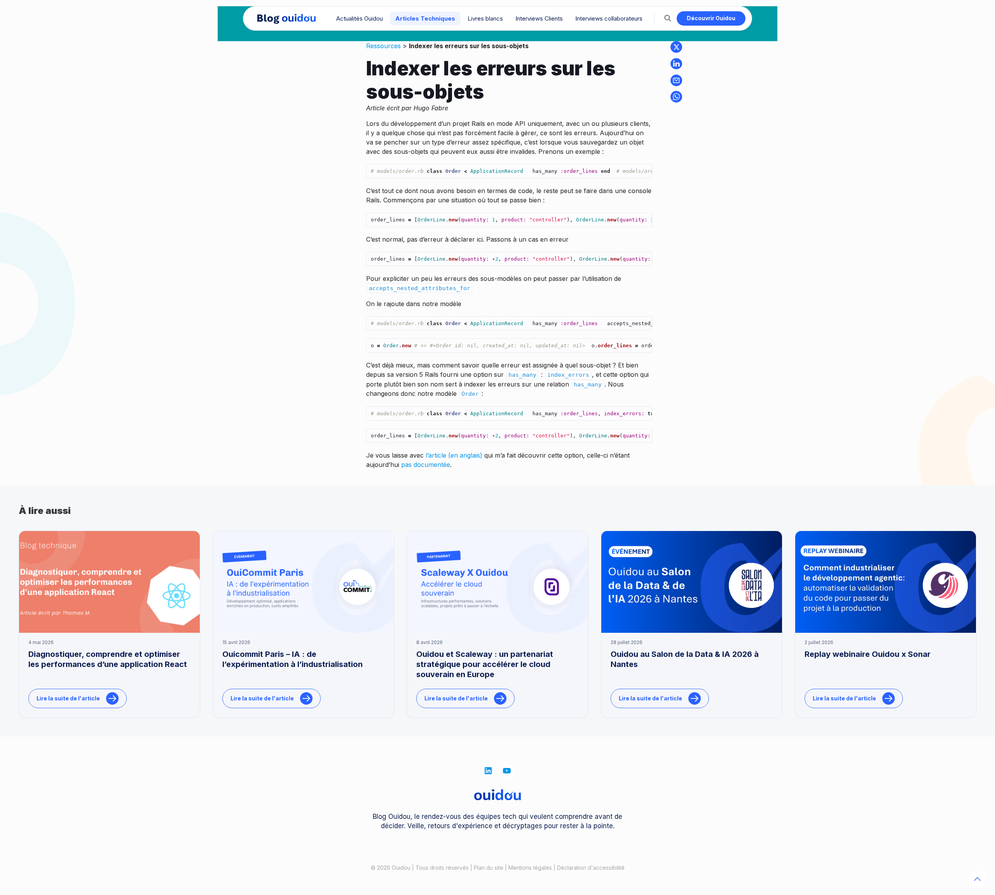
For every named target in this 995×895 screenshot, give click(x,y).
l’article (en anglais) (454, 455)
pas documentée (425, 464)
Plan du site (488, 867)
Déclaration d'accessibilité (591, 867)
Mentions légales (530, 867)
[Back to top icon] (977, 879)
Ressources (383, 46)
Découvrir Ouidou (711, 18)
